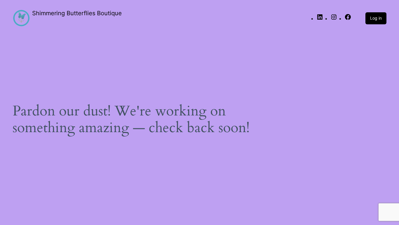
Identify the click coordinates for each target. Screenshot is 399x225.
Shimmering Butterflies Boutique (77, 13)
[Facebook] (347, 19)
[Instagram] (333, 19)
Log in (376, 18)
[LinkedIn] (319, 19)
